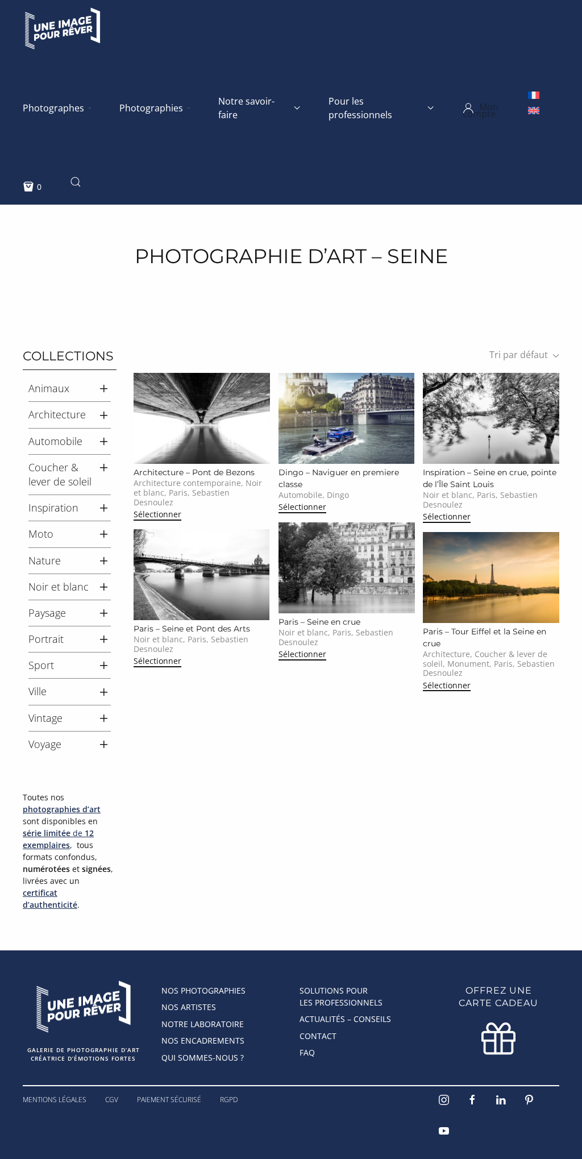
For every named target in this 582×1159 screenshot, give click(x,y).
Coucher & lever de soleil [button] (60, 474)
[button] (496, 108)
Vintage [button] (45, 718)
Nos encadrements (202, 1040)
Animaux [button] (48, 388)
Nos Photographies (203, 990)
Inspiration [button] (53, 507)
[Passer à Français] (533, 94)
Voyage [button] (44, 744)
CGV (111, 1099)
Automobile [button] (55, 441)
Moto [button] (40, 534)
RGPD (229, 1099)
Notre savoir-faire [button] (246, 108)
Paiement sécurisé (169, 1099)
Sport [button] (41, 665)
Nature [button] (44, 560)
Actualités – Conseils (345, 1018)
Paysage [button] (47, 613)
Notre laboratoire (202, 1024)
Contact (318, 1036)
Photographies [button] (151, 108)
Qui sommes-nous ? (202, 1057)
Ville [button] (37, 691)
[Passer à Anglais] (533, 110)
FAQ (307, 1052)
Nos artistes (188, 1007)
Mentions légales (54, 1099)
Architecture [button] (57, 414)
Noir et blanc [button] (58, 586)
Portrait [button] (46, 639)
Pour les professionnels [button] (360, 108)
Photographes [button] (53, 108)
